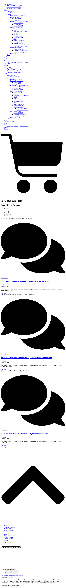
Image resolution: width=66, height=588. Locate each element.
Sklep (5, 10)
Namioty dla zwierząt (15, 47)
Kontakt (6, 65)
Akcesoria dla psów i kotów (14, 8)
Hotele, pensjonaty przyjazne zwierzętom (17, 62)
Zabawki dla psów (18, 37)
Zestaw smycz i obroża (22, 44)
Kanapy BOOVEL (18, 18)
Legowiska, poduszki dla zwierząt (19, 21)
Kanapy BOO (17, 20)
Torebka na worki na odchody (21, 31)
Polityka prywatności (9, 527)
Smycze (16, 34)
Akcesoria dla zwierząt (16, 27)
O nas (5, 59)
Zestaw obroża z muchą (23, 46)
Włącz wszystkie (6, 585)
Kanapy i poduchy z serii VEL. (15, 5)
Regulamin (6, 525)
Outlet (8, 55)
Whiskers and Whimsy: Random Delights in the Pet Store (24, 434)
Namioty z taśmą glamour (20, 50)
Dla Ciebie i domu (11, 11)
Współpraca (7, 60)
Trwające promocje (9, 58)
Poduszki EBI (17, 24)
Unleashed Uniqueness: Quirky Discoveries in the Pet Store (25, 281)
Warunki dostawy (8, 528)
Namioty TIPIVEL (18, 49)
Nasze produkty (8, 4)
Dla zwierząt (10, 14)
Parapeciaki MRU (18, 26)
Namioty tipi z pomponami (20, 52)
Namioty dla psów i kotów (14, 7)
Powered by (13, 575)
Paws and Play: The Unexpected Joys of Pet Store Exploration (26, 358)
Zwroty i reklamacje (9, 530)
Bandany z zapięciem (19, 40)
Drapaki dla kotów (15, 53)
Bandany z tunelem (18, 42)
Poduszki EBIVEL (18, 23)
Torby (15, 30)
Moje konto (7, 63)
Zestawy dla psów (18, 43)
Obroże (15, 33)
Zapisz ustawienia (16, 585)
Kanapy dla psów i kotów (16, 17)
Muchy (15, 39)
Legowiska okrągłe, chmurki (17, 15)
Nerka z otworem (18, 36)
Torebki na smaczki (18, 28)
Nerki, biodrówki (14, 12)
